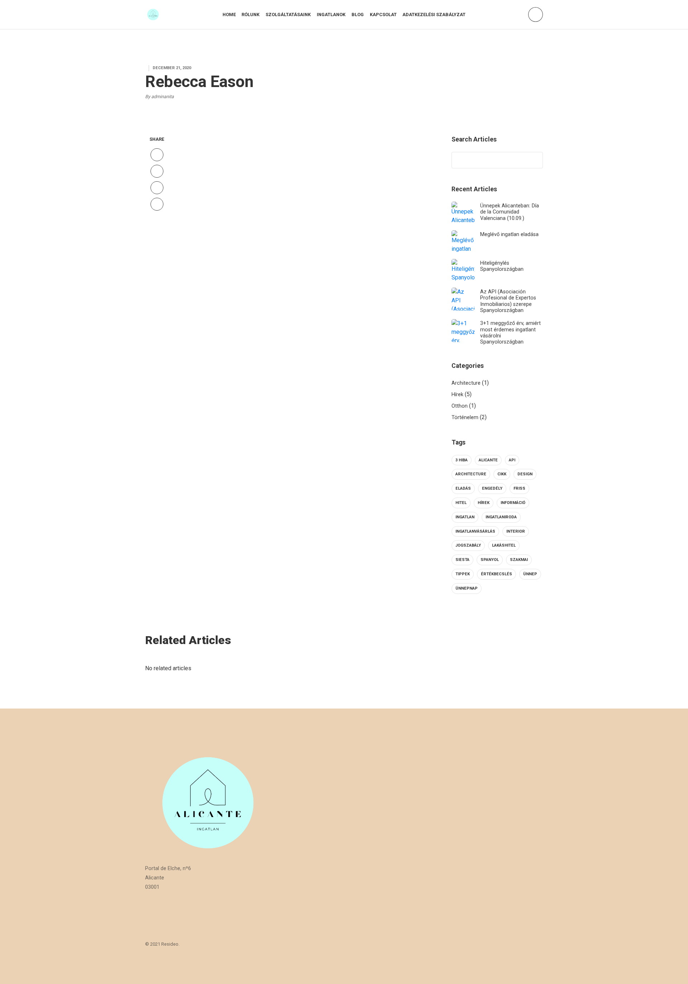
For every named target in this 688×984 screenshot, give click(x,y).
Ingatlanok (331, 14)
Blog (358, 14)
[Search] (534, 160)
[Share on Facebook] (156, 154)
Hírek (457, 395)
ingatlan (464, 517)
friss (519, 488)
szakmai (519, 559)
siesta (462, 559)
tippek (462, 574)
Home (229, 14)
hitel (461, 502)
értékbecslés (496, 574)
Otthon (460, 406)
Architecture (466, 383)
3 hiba (461, 460)
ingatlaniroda (501, 517)
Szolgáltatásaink (288, 14)
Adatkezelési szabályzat (433, 14)
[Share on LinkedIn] (156, 204)
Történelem (465, 417)
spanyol (490, 559)
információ (513, 502)
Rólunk (250, 14)
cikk (501, 474)
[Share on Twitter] (156, 171)
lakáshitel (504, 545)
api (512, 460)
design (524, 474)
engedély (492, 488)
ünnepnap (466, 588)
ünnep (530, 574)
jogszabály (468, 545)
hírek (483, 502)
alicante (488, 460)
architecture (470, 474)
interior (515, 531)
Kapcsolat (383, 14)
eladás (463, 488)
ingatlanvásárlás (475, 531)
